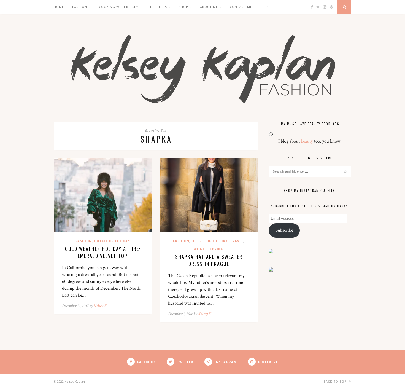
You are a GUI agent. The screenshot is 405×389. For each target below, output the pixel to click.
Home (59, 7)
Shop (183, 7)
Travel (236, 241)
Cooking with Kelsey (118, 7)
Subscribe (284, 230)
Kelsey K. (101, 305)
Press (265, 7)
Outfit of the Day (112, 241)
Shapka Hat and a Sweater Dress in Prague (208, 260)
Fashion (79, 7)
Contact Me (241, 7)
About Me (209, 7)
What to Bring (209, 249)
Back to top (335, 381)
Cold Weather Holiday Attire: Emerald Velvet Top (103, 252)
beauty (307, 141)
